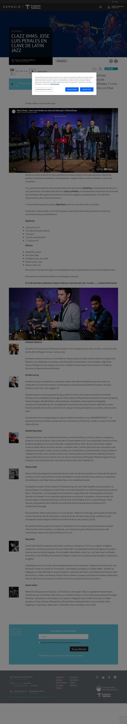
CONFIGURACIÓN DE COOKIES (43, 89)
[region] (64, 83)
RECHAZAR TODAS (72, 89)
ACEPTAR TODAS (86, 89)
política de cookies (55, 84)
